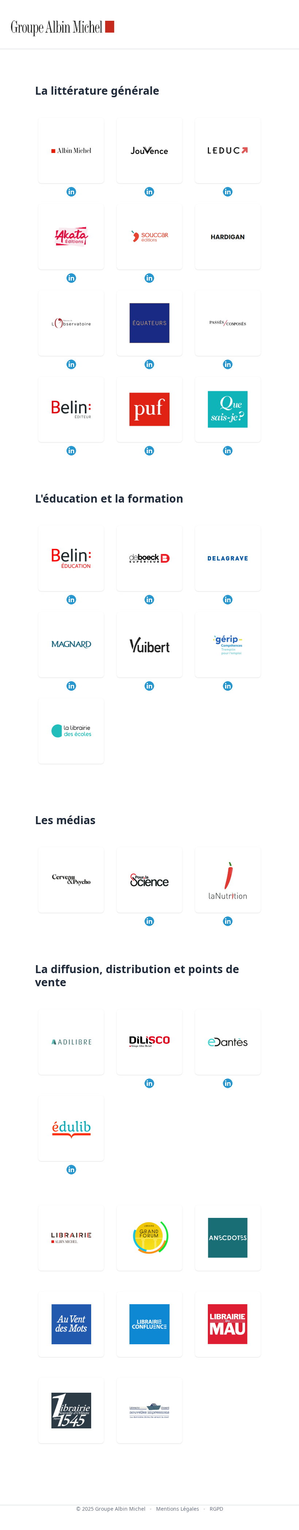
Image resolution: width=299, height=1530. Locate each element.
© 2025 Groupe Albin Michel (110, 1508)
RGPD (216, 1508)
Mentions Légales (177, 1508)
